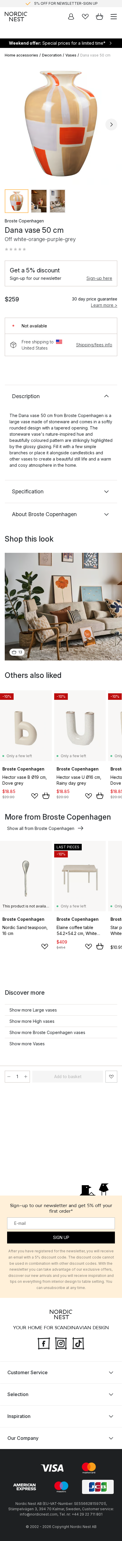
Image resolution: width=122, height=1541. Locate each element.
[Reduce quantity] (9, 1077)
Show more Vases (27, 1043)
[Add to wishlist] (34, 796)
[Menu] (114, 16)
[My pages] (71, 16)
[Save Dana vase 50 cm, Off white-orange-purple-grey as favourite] (111, 1077)
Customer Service (27, 1372)
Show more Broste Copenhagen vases (47, 1032)
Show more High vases (31, 1021)
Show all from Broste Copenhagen (40, 828)
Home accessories (21, 55)
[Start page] (16, 16)
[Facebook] (43, 1342)
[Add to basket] (45, 795)
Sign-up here (99, 278)
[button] (15, 249)
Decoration (52, 55)
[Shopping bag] (99, 16)
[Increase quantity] (26, 1077)
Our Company (22, 1438)
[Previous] (11, 124)
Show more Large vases (33, 1009)
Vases (70, 55)
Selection (17, 1394)
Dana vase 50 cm (95, 55)
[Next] (111, 124)
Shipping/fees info (94, 344)
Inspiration (18, 1416)
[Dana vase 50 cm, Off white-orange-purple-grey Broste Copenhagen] (61, 124)
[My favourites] (85, 16)
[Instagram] (61, 1342)
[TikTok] (78, 1342)
